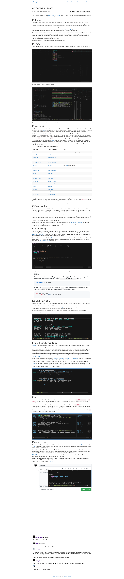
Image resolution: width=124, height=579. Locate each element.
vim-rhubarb (35, 157)
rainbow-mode (51, 194)
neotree (50, 165)
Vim (74, 222)
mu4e (67, 307)
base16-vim (35, 191)
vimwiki (34, 186)
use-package (51, 152)
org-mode (50, 186)
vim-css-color (36, 194)
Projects (77, 1)
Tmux (71, 222)
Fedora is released (82, 37)
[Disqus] (62, 516)
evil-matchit (50, 173)
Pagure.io (85, 444)
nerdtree (35, 165)
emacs (77, 11)
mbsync (62, 307)
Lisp (70, 29)
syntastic (35, 183)
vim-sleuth (35, 160)
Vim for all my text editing (54, 15)
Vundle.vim (35, 152)
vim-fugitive (35, 154)
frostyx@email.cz (67, 576)
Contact (88, 1)
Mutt (76, 222)
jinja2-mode (50, 178)
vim (80, 11)
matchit (34, 173)
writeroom (50, 189)
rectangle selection (36, 356)
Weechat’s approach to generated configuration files (66, 358)
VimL (51, 27)
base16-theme (51, 191)
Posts (63, 1)
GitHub (80, 444)
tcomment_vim (36, 170)
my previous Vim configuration (65, 122)
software (88, 11)
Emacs (58, 16)
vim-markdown (36, 181)
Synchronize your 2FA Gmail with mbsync (75, 312)
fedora (73, 11)
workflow (84, 11)
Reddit (33, 446)
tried (44, 27)
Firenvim (51, 461)
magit (49, 154)
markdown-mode (52, 181)
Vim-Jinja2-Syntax (37, 178)
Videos (67, 1)
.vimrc (52, 140)
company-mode (51, 183)
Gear (83, 1)
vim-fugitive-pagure (37, 162)
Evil (44, 130)
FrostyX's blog (37, 2)
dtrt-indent (50, 160)
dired (66, 165)
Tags (72, 1)
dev (70, 11)
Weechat (80, 222)
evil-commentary (52, 170)
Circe (33, 363)
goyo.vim (35, 189)
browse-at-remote (52, 157)
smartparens (51, 175)
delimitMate (35, 175)
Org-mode (53, 237)
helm (49, 168)
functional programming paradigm (59, 29)
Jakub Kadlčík (56, 576)
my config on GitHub (45, 240)
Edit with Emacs (35, 454)
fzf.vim (34, 168)
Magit (33, 399)
